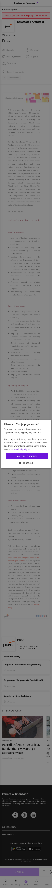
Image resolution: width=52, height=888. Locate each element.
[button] (26, 463)
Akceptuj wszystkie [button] (27, 456)
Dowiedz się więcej (20, 449)
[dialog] (26, 444)
